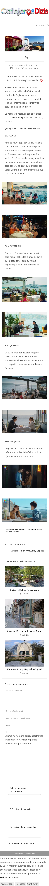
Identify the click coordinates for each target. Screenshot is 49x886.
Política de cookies (21, 809)
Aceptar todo (7, 883)
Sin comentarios (32, 68)
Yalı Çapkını (14, 532)
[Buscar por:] (47, 25)
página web (16, 117)
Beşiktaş (23, 529)
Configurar (32, 883)
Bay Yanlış (16, 529)
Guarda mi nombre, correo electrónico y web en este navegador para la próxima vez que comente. (24, 739)
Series (16, 68)
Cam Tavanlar (32, 529)
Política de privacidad (23, 827)
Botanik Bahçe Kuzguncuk (24, 590)
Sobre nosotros (18, 788)
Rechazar (20, 883)
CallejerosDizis (17, 65)
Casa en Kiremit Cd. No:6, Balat (24, 631)
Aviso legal (16, 791)
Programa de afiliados (21, 843)
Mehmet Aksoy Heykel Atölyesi (24, 669)
